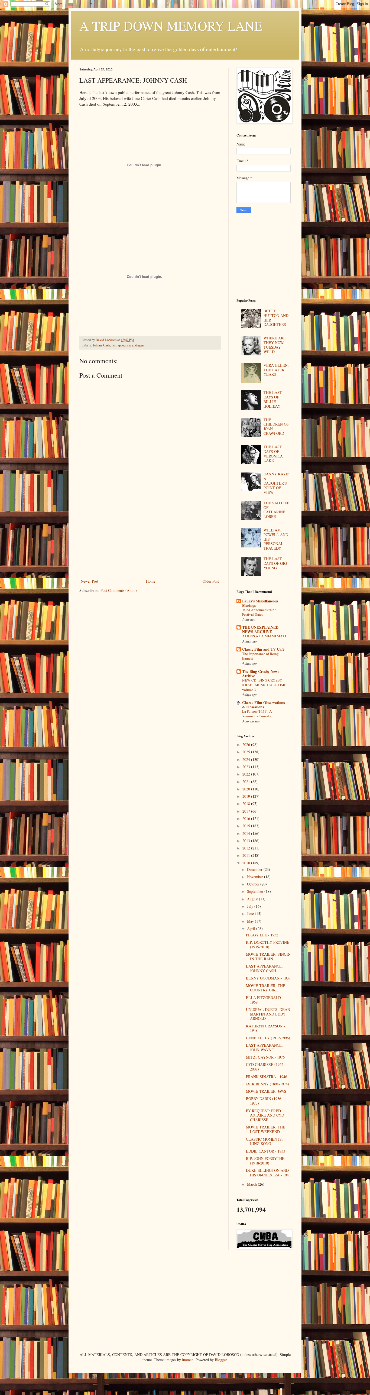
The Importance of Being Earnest (260, 656)
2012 (246, 848)
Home (150, 581)
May (251, 921)
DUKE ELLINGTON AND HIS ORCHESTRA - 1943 (268, 1172)
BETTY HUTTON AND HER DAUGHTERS (276, 317)
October (253, 884)
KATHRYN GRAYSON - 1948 (265, 1028)
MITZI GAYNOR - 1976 (265, 1057)
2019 (246, 796)
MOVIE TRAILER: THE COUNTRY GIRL (265, 988)
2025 (246, 751)
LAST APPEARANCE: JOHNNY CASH (264, 968)
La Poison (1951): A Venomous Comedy (257, 713)
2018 (246, 803)
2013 (246, 840)
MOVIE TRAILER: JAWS (266, 1091)
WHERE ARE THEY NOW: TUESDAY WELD (275, 344)
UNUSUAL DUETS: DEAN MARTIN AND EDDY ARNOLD (268, 1014)
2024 (246, 759)
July (250, 906)
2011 (246, 855)
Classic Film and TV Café (263, 649)
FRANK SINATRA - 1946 (266, 1076)
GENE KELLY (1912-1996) (268, 1037)
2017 (246, 811)
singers (140, 345)
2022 (246, 774)
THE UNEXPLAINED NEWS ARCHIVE (260, 629)
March (252, 1184)
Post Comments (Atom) (118, 590)
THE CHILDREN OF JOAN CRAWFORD (276, 426)
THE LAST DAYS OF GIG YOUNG (275, 563)
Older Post (211, 581)
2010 (246, 862)
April (251, 928)
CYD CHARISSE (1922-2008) (265, 1067)
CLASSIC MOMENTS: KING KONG (264, 1141)
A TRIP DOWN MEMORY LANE (170, 25)
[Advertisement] (149, 537)
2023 (246, 766)
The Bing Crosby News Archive (260, 674)
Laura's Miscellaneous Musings (260, 603)
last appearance (122, 345)
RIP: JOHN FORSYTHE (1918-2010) (265, 1161)
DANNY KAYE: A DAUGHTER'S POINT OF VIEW (276, 483)
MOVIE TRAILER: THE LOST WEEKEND (265, 1129)
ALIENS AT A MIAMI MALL (264, 636)
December (255, 869)
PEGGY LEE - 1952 (262, 934)
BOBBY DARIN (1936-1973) (264, 1101)
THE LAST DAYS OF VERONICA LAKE (273, 453)
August (253, 898)
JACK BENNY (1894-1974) (267, 1083)
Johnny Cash (101, 345)
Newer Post (89, 581)
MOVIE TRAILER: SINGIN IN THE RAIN (268, 956)
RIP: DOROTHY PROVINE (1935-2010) (267, 944)
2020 (246, 788)
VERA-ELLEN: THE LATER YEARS (276, 370)
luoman (187, 1359)
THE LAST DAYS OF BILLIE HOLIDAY (273, 399)
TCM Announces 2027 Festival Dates (259, 612)
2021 (246, 781)
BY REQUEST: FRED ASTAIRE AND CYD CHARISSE (265, 1115)
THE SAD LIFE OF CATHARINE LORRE (276, 509)
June (251, 913)
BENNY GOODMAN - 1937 (268, 978)
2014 (246, 833)
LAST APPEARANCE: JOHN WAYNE (264, 1047)
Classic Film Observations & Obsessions (263, 705)
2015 (246, 825)
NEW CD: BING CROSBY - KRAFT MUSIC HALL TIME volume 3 (264, 685)
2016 (246, 818)
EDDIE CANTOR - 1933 (265, 1151)
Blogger (221, 1359)
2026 (246, 744)
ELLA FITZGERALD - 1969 (264, 1000)
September (255, 891)
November (255, 876)
